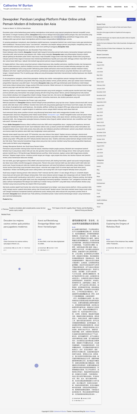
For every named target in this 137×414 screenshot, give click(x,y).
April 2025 (100, 119)
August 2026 (100, 65)
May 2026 (100, 75)
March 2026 (100, 82)
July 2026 (99, 68)
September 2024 (101, 142)
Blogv (98, 176)
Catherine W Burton (18, 5)
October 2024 (101, 139)
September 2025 (101, 102)
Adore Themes (90, 411)
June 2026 (100, 71)
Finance (99, 190)
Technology (82, 7)
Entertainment (101, 183)
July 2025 (99, 109)
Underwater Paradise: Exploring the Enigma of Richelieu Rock (117, 223)
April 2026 (100, 78)
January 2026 (101, 88)
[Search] (132, 6)
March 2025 (100, 122)
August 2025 (100, 105)
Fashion (99, 186)
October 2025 (101, 99)
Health (92, 7)
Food (98, 193)
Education (117, 7)
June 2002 (100, 156)
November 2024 (101, 136)
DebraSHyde (26, 28)
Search (99, 17)
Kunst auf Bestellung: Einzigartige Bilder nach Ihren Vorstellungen (49, 223)
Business (72, 7)
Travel (109, 7)
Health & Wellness (102, 200)
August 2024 (100, 146)
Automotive (100, 163)
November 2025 (101, 95)
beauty (99, 166)
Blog (126, 7)
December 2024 (101, 132)
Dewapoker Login (53, 115)
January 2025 (101, 129)
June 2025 (100, 112)
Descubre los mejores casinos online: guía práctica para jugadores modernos (17, 223)
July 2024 (99, 149)
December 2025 (101, 92)
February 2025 (101, 125)
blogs (98, 173)
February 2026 (101, 85)
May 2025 (100, 115)
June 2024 (100, 152)
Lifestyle (100, 7)
